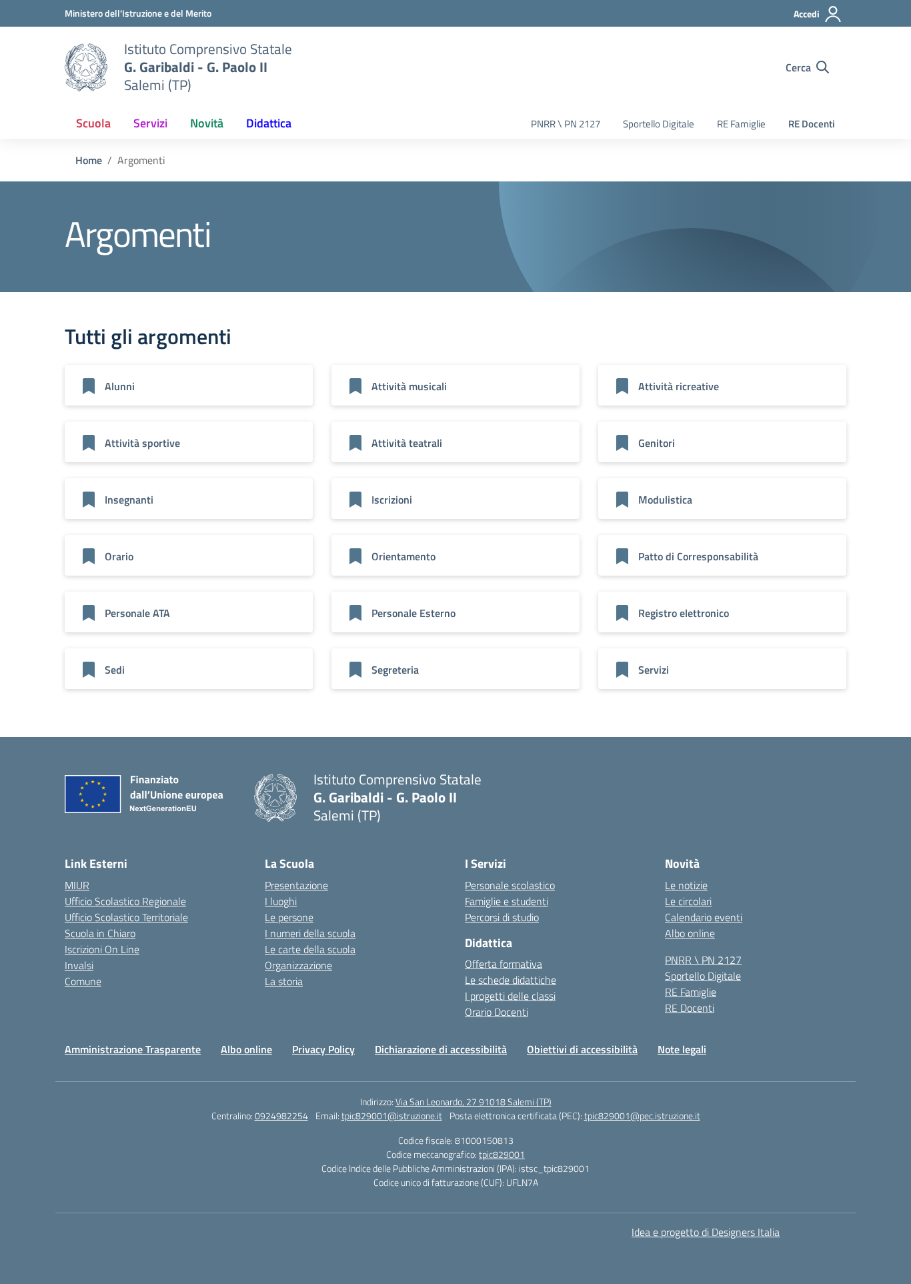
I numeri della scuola (310, 933)
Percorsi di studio (502, 917)
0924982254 (281, 1116)
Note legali (682, 1049)
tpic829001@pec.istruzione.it (642, 1116)
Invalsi (79, 965)
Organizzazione (298, 965)
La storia (284, 981)
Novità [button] (206, 123)
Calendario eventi (703, 917)
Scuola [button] (93, 123)
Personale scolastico (510, 885)
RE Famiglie (741, 123)
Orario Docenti (496, 1012)
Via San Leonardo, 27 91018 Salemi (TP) (473, 1102)
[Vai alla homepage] (86, 67)
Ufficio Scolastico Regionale (125, 901)
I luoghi (281, 901)
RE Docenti (811, 123)
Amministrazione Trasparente (133, 1049)
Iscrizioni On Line (102, 949)
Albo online (690, 933)
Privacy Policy (323, 1049)
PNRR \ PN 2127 (565, 123)
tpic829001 (502, 1154)
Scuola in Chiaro (100, 933)
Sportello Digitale (658, 123)
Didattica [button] (268, 123)
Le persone (289, 917)
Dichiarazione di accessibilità (441, 1049)
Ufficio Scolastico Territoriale (126, 917)
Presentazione (296, 885)
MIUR (77, 885)
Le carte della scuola (310, 949)
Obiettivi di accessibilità (582, 1049)
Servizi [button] (150, 123)
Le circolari (688, 901)
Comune (83, 981)
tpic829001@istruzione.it (391, 1116)
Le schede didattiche (510, 980)
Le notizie (686, 885)
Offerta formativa (503, 964)
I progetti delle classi (510, 996)
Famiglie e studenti (506, 901)
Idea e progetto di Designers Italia (706, 1232)
